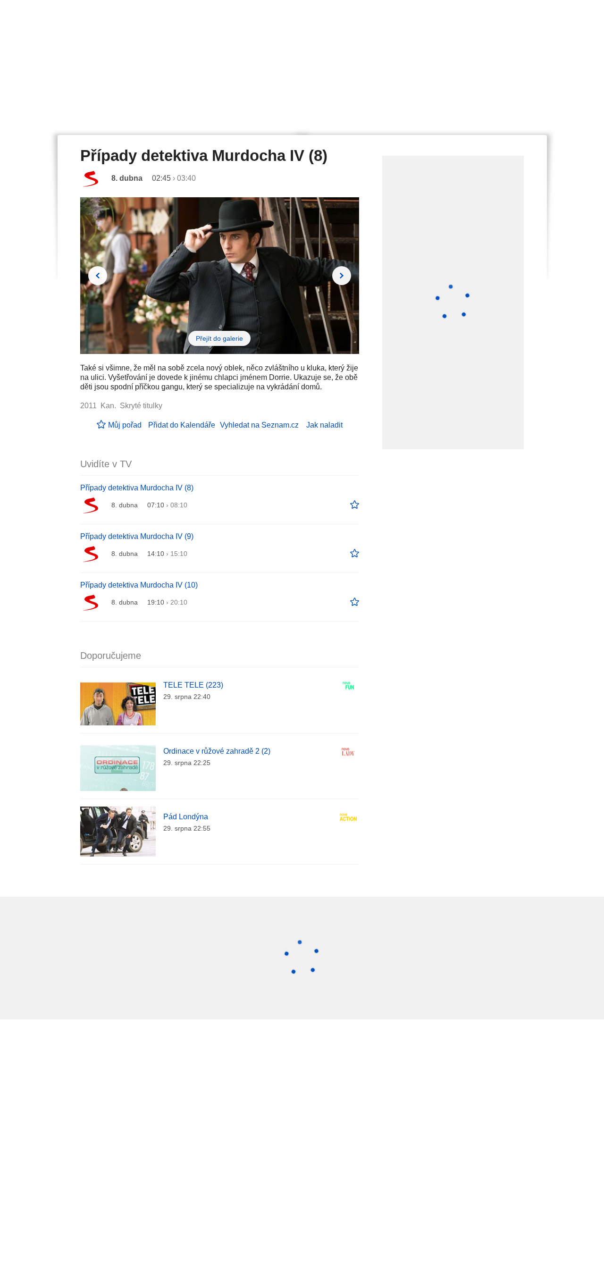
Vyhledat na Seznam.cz (259, 425)
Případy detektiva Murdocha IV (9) (136, 536)
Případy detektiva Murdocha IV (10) (139, 585)
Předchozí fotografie (97, 275)
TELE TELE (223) (193, 685)
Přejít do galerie (219, 338)
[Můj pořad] (354, 505)
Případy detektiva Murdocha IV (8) (136, 488)
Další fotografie (341, 275)
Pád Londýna (185, 817)
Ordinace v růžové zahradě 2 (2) (216, 751)
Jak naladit (324, 425)
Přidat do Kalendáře (181, 425)
